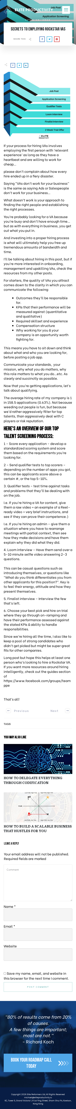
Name (10, 906)
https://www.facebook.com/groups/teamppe (37, 683)
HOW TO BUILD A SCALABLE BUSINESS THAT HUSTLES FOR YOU (38, 814)
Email (9, 926)
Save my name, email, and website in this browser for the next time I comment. (36, 976)
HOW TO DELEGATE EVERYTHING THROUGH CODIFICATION (38, 766)
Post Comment (38, 987)
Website (10, 945)
